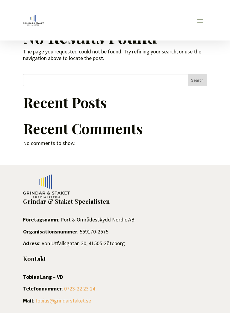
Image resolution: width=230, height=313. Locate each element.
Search (197, 80)
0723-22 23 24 (79, 288)
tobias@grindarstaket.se (63, 300)
